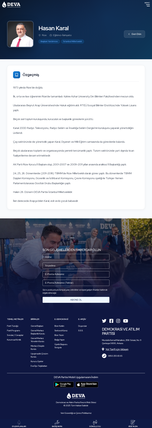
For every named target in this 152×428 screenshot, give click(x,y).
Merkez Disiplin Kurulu (37, 347)
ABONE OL (76, 299)
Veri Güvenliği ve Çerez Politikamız (76, 413)
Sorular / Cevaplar (15, 335)
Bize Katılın (59, 326)
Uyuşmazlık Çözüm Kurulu (39, 355)
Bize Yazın (59, 335)
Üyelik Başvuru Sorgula (60, 346)
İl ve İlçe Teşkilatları (39, 366)
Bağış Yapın (59, 339)
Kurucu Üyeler (37, 361)
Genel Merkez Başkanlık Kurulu (38, 332)
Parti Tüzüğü (12, 326)
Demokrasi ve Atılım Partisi (11, 4)
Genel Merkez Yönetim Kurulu (37, 340)
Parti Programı (13, 330)
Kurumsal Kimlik (14, 339)
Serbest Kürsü (61, 330)
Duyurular (82, 326)
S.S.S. (80, 330)
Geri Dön (136, 34)
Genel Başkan (37, 326)
